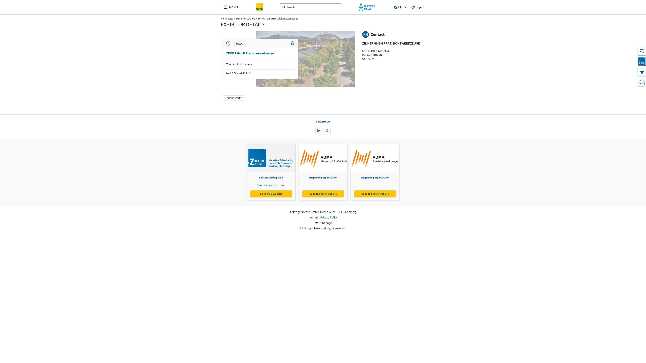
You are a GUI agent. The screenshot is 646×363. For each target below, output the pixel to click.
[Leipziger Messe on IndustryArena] (327, 130)
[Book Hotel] (642, 82)
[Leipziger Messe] (367, 7)
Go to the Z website (271, 193)
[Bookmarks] (642, 72)
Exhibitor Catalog (245, 18)
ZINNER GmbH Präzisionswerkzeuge (278, 18)
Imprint (313, 217)
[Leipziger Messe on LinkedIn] (318, 130)
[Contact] (642, 51)
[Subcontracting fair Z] (642, 61)
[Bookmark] (292, 43)
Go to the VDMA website (323, 193)
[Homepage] (259, 7)
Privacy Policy (328, 217)
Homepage (227, 18)
